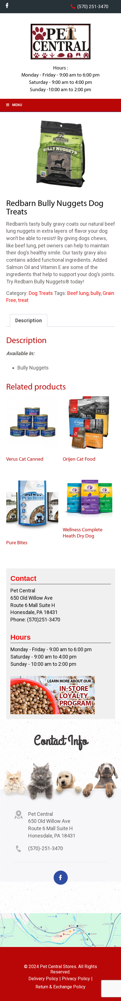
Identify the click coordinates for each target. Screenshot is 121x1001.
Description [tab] (28, 320)
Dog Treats (41, 293)
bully (96, 293)
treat (23, 300)
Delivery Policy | (44, 978)
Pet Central (60, 41)
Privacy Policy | (77, 978)
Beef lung (78, 293)
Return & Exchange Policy (60, 986)
